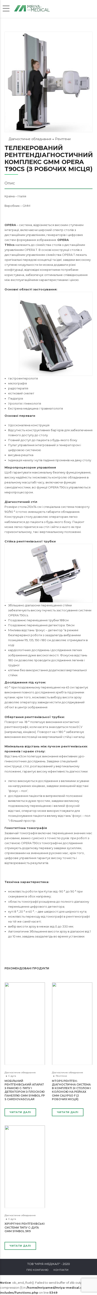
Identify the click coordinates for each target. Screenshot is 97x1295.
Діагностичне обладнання (30, 139)
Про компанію (37, 1269)
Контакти (60, 1269)
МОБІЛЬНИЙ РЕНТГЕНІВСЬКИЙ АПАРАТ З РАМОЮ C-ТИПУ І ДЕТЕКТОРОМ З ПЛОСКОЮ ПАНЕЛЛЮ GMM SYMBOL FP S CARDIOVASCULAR (25, 1090)
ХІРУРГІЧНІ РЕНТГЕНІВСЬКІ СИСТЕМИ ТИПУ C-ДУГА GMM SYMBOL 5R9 (25, 1227)
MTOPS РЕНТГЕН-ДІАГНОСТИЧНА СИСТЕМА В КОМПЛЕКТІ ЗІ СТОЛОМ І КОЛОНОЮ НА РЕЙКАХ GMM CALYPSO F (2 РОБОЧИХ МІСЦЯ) (71, 1090)
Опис (10, 183)
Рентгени (63, 139)
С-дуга (12, 1075)
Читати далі (20, 1112)
